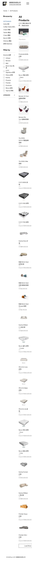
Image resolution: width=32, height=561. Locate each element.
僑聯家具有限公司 (15, 2)
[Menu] (28, 3)
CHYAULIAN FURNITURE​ (15, 4)
